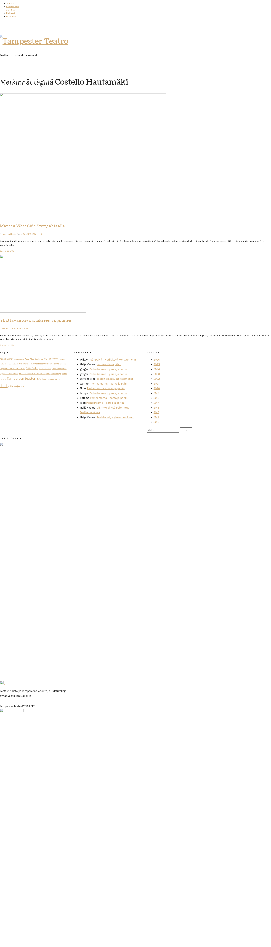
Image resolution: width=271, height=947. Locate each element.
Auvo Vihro (29, 359)
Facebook (11, 16)
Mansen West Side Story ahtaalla (32, 226)
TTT (4, 385)
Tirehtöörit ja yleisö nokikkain (115, 417)
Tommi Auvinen (55, 379)
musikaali (11, 10)
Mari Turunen (17, 368)
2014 (156, 417)
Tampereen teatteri (21, 379)
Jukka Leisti (13, 364)
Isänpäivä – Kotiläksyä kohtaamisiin (113, 359)
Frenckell (53, 358)
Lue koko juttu (7, 251)
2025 (157, 364)
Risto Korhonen (27, 373)
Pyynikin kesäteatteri (9, 373)
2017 (156, 402)
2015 (156, 412)
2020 (157, 388)
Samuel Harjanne (42, 373)
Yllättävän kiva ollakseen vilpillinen (35, 320)
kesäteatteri (12, 6)
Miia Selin (32, 368)
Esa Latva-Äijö (41, 359)
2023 (157, 374)
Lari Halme (53, 363)
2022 (157, 378)
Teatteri (10, 3)
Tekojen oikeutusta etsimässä (114, 378)
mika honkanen (45, 369)
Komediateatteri (39, 363)
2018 (156, 398)
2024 (157, 369)
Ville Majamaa (16, 386)
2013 (156, 422)
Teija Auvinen (43, 379)
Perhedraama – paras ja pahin (108, 369)
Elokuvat (10, 13)
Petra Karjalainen (59, 369)
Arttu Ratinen (19, 359)
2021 (156, 383)
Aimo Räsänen (6, 359)
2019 (156, 393)
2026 (157, 359)
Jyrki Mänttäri (25, 364)
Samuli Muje (56, 374)
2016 (156, 407)
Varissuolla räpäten (109, 364)
